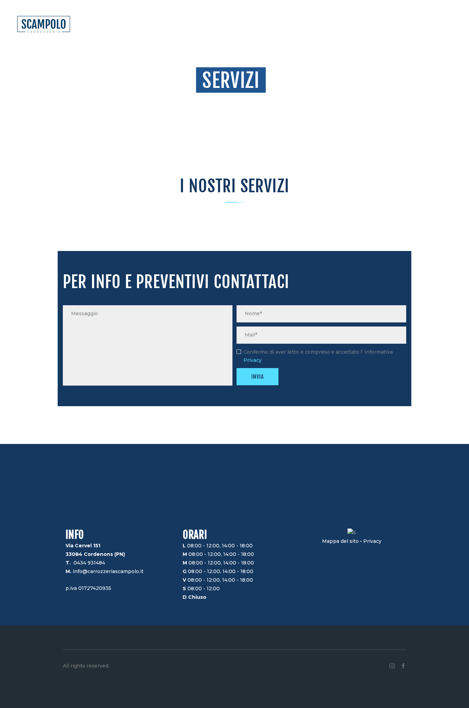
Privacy (252, 360)
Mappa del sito (340, 541)
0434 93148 (87, 563)
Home (220, 99)
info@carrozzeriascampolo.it (108, 571)
